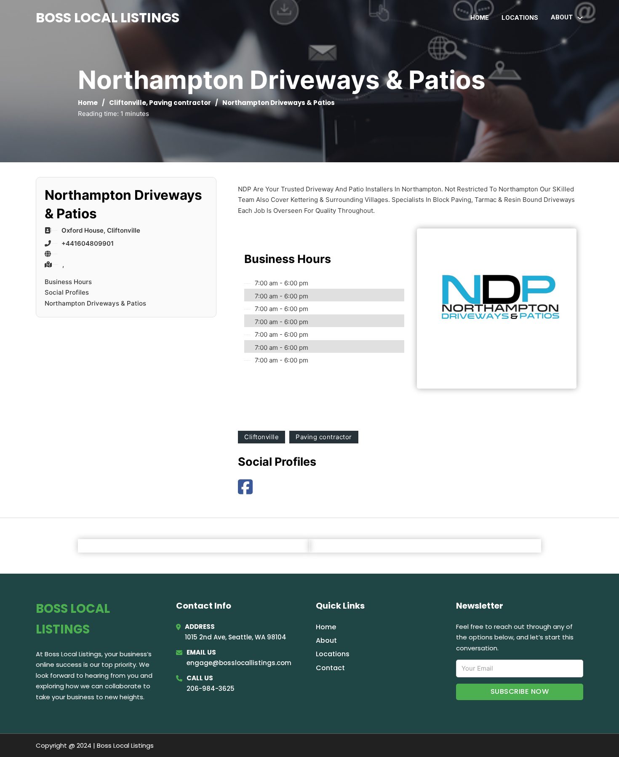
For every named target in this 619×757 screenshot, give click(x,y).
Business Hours (68, 282)
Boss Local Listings (107, 17)
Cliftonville (127, 102)
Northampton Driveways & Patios (95, 303)
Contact (330, 668)
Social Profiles (67, 292)
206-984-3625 (211, 688)
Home (479, 17)
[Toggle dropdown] (580, 18)
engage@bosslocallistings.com (239, 662)
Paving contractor (180, 102)
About (326, 640)
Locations (520, 17)
